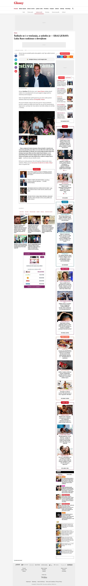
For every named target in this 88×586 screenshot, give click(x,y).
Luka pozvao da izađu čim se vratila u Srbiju (41, 162)
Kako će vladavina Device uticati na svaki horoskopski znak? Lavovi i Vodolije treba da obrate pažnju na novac (65, 237)
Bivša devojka (32, 211)
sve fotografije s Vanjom (39, 99)
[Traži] (73, 9)
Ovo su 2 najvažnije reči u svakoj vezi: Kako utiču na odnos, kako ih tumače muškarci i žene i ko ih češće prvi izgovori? (65, 460)
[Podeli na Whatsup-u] (16, 63)
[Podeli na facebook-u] (16, 56)
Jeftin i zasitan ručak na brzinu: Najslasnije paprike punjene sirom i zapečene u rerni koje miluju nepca (65, 374)
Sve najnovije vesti (65, 121)
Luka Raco (21, 211)
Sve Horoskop (65, 264)
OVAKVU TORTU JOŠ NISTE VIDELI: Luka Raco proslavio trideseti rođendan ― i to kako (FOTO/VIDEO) (38, 181)
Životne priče (30, 12)
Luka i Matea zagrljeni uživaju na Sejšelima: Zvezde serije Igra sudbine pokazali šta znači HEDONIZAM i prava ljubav (39, 173)
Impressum (28, 581)
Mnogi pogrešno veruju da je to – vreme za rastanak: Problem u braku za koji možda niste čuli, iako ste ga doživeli (65, 439)
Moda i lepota (22, 8)
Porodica (46, 8)
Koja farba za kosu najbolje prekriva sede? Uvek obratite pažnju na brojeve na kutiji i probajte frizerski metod (65, 326)
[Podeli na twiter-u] (16, 59)
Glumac (42, 211)
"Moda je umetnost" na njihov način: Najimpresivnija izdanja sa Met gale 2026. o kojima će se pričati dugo (65, 188)
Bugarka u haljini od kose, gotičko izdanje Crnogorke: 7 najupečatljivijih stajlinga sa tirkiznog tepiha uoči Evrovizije (65, 165)
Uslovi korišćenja (41, 581)
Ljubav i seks (39, 8)
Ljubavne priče (39, 12)
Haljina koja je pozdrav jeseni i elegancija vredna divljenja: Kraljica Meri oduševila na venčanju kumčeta (61, 116)
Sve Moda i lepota (65, 332)
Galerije (62, 8)
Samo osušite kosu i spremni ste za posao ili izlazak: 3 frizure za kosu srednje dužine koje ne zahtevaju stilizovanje (61, 91)
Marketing (34, 581)
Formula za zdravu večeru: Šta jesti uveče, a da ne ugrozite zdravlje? (65, 393)
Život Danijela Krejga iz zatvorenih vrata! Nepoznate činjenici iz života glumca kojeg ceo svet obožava (62, 108)
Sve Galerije (65, 197)
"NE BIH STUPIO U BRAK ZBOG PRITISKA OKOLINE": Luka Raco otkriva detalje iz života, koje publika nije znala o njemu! (40, 198)
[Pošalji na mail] (16, 71)
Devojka (26, 211)
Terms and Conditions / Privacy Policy (54, 581)
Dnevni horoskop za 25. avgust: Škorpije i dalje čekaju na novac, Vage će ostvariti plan (64, 218)
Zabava (57, 8)
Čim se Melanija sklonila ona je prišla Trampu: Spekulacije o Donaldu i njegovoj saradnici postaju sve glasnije (62, 83)
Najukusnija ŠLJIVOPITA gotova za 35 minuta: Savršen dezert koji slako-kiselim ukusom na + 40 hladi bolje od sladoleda (61, 99)
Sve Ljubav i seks (65, 468)
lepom (41, 91)
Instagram (21, 214)
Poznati (16, 8)
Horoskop (67, 8)
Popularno (69, 474)
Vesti (24, 12)
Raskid (38, 211)
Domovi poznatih (55, 12)
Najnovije (60, 474)
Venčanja (47, 12)
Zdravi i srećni (31, 8)
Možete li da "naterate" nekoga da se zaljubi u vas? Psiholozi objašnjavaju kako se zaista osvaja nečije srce (65, 419)
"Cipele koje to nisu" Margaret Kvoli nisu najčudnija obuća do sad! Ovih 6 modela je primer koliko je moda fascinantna (65, 144)
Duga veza (27, 214)
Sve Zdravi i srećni (65, 398)
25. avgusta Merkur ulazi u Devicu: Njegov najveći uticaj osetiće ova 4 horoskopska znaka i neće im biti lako (65, 258)
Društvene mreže (48, 211)
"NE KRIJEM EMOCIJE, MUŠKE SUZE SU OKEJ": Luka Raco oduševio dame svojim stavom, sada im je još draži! (39, 189)
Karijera (52, 8)
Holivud (63, 12)
